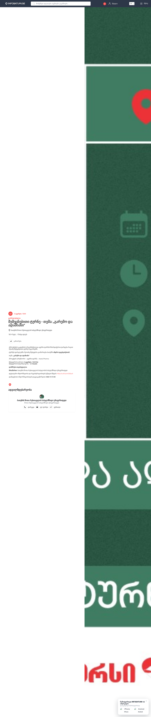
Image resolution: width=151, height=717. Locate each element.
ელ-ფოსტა (44, 407)
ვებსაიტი (57, 407)
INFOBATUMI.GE (16, 3)
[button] (105, 4)
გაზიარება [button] (17, 341)
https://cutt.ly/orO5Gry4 (65, 374)
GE (131, 3)
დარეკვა (31, 407)
